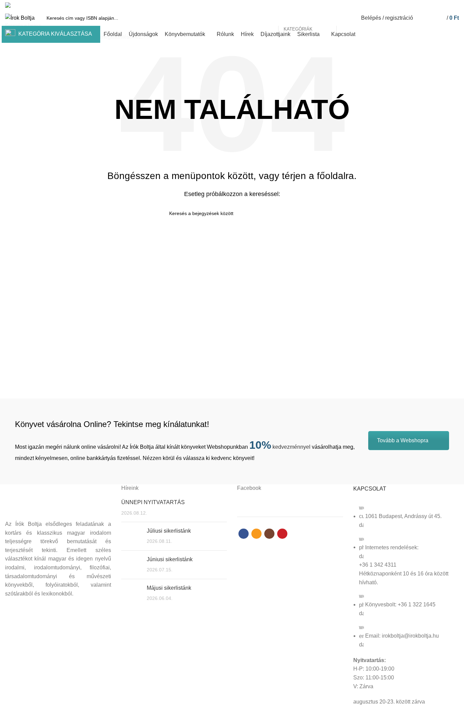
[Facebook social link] (431, 5)
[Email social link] (439, 5)
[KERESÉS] (345, 18)
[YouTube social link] (455, 5)
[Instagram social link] (447, 5)
